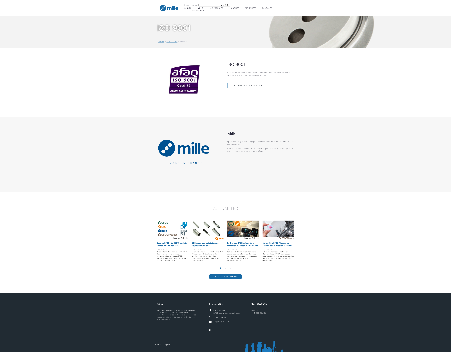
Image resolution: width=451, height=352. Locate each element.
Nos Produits (216, 8)
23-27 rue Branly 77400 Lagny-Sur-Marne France (226, 311)
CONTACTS (267, 8)
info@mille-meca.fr (221, 322)
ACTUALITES (250, 8)
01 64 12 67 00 (219, 317)
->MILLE (254, 310)
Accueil (188, 8)
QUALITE (235, 8)
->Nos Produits (258, 313)
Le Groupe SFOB (197, 11)
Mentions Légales (162, 344)
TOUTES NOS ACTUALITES (225, 278)
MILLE (200, 8)
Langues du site (191, 5)
